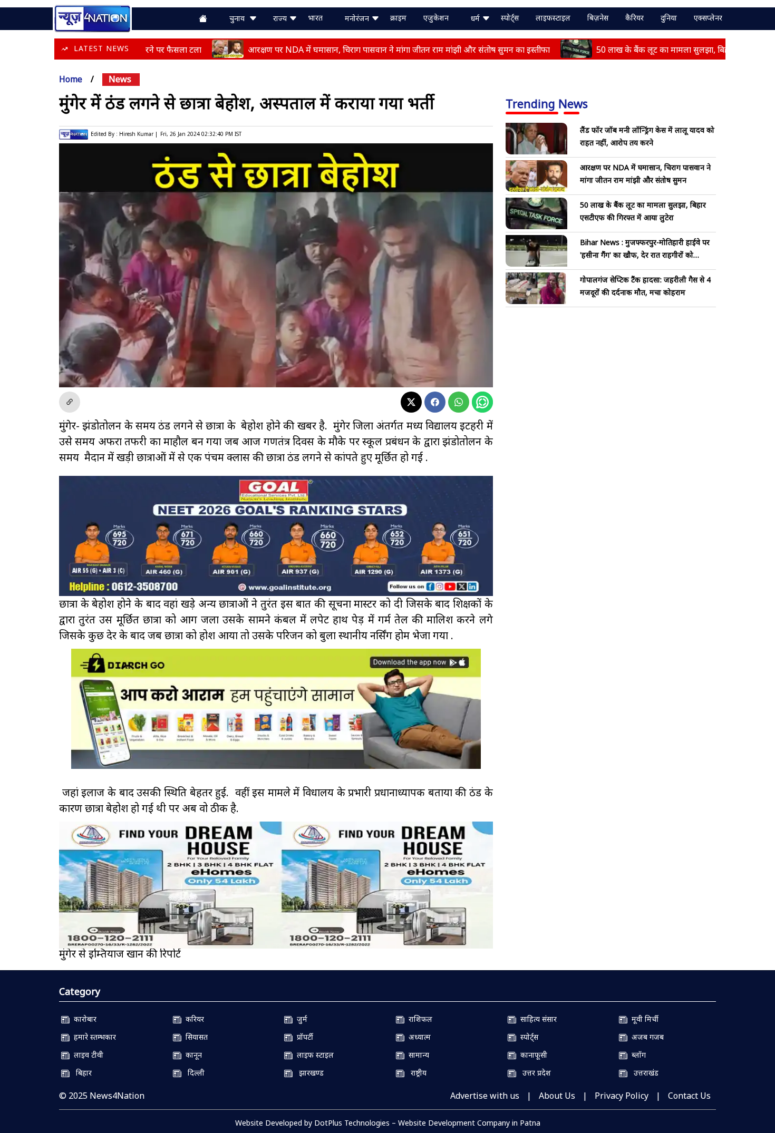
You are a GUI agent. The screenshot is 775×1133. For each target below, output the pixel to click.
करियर (192, 1019)
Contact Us (689, 1095)
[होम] (92, 17)
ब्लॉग (636, 1055)
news (120, 79)
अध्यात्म (417, 1037)
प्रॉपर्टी (303, 1037)
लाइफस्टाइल (553, 18)
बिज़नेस (597, 18)
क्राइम (398, 18)
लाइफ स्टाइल (313, 1055)
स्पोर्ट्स (510, 18)
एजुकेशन (436, 18)
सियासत (194, 1037)
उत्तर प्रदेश (533, 1073)
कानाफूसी (531, 1055)
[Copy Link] (69, 402)
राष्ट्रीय (415, 1073)
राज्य (281, 18)
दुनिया (669, 18)
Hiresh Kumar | (138, 134)
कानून (191, 1055)
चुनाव (239, 18)
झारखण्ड (308, 1073)
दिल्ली (193, 1073)
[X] (411, 402)
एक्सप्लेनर (708, 18)
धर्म (476, 18)
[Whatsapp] (458, 402)
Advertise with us (484, 1095)
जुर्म (300, 1019)
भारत (315, 18)
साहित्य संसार (536, 1019)
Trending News (547, 103)
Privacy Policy (621, 1095)
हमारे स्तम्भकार (93, 1037)
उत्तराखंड (642, 1073)
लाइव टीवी (86, 1055)
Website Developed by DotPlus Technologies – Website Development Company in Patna (387, 1123)
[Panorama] (276, 885)
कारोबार (83, 1019)
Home (70, 79)
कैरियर (634, 18)
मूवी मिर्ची (642, 1019)
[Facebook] (434, 402)
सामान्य (416, 1055)
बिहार (81, 1073)
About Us (557, 1095)
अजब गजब (645, 1037)
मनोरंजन (358, 18)
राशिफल (418, 1019)
